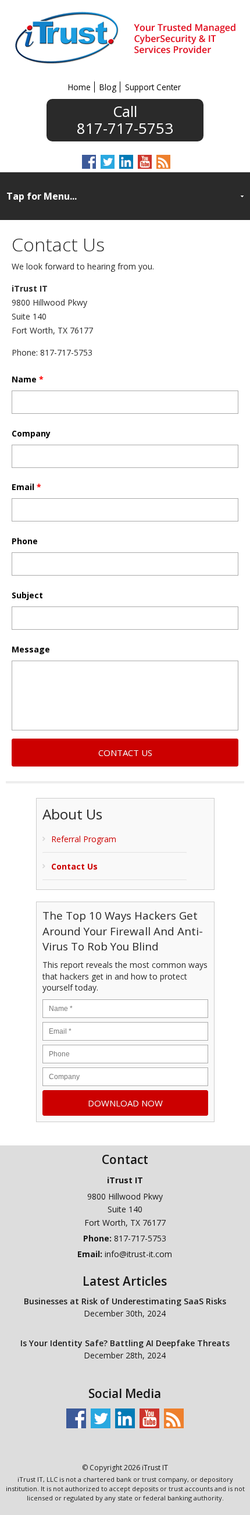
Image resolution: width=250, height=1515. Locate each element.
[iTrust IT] (125, 66)
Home (79, 87)
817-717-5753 (125, 127)
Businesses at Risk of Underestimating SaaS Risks (125, 1301)
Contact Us (74, 866)
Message (31, 649)
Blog (107, 87)
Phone (25, 541)
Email (26, 487)
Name (28, 379)
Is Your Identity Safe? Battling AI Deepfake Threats (125, 1343)
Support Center (153, 87)
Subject (27, 595)
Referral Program (83, 839)
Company (31, 433)
